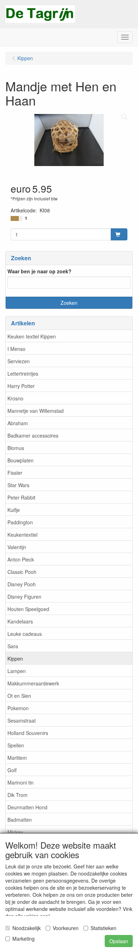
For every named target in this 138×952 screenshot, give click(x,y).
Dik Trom (17, 794)
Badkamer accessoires (32, 435)
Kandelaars (20, 621)
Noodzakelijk (26, 927)
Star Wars (18, 485)
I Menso (16, 348)
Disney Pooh (21, 584)
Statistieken (103, 927)
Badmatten (19, 819)
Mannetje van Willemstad (35, 410)
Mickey (15, 832)
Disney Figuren (24, 596)
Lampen (16, 670)
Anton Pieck (20, 559)
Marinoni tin (20, 782)
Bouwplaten (20, 460)
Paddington (20, 522)
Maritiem (17, 757)
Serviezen (18, 361)
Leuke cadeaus (24, 633)
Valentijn (16, 547)
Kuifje (13, 509)
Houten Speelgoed (28, 608)
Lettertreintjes (22, 373)
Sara (12, 646)
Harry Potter (21, 385)
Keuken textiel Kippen (31, 336)
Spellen (15, 745)
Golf (12, 770)
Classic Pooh (21, 571)
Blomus (15, 447)
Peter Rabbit (21, 497)
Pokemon (18, 708)
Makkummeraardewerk (33, 683)
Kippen (15, 658)
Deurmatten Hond (27, 807)
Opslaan (118, 941)
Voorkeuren (66, 927)
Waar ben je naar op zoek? (39, 271)
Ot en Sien (19, 695)
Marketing (23, 938)
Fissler (14, 472)
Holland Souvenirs (27, 732)
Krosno (15, 398)
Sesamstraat (21, 720)
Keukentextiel (22, 534)
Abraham (17, 423)
